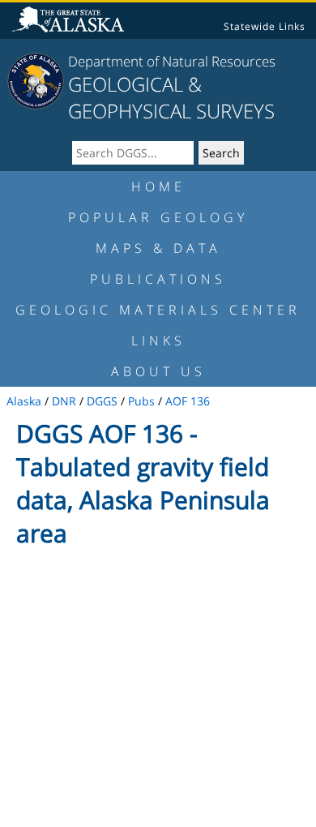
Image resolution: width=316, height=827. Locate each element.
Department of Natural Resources (171, 61)
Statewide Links (264, 26)
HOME (158, 186)
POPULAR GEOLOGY (158, 217)
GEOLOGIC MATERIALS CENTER (158, 310)
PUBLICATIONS (158, 279)
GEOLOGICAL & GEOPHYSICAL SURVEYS (171, 97)
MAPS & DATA (158, 248)
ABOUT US (158, 371)
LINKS (158, 340)
